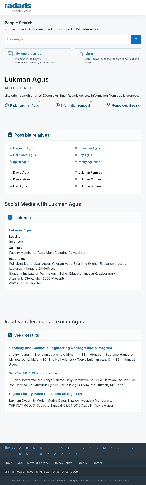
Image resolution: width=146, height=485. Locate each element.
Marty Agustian (89, 162)
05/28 (74, 471)
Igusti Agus (21, 162)
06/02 (29, 471)
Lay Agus (85, 155)
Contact (96, 462)
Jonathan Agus (89, 148)
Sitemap (10, 447)
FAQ (19, 462)
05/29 (65, 471)
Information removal (75, 105)
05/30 (56, 471)
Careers (81, 462)
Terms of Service (37, 462)
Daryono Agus (23, 148)
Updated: (10, 471)
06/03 (20, 471)
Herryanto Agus (24, 155)
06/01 (39, 471)
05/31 (47, 471)
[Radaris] (18, 5)
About (8, 462)
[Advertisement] (73, 121)
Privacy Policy (62, 462)
